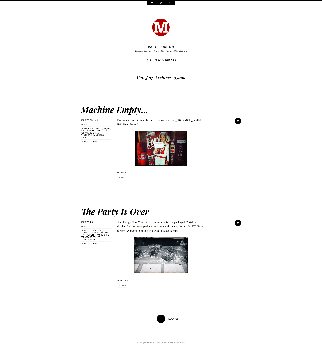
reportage (86, 133)
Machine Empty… (114, 109)
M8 (108, 129)
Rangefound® (161, 47)
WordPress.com (179, 342)
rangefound (103, 131)
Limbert (98, 129)
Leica (91, 129)
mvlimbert (90, 131)
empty (84, 129)
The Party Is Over (115, 211)
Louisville (95, 233)
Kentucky (97, 231)
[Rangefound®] (161, 26)
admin (84, 124)
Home (148, 60)
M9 (82, 131)
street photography (90, 134)
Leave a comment (90, 142)
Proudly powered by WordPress (148, 342)
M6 (105, 129)
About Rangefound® (165, 60)
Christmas (86, 231)
